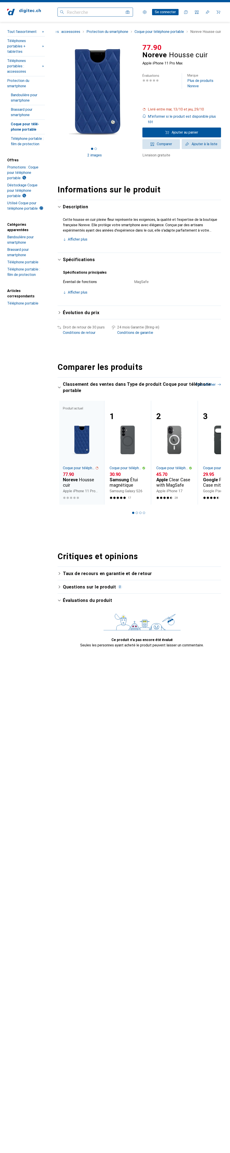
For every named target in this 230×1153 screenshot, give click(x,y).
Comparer (164, 144)
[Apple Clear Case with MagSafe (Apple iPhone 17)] (174, 453)
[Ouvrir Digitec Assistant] (186, 12)
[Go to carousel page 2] (137, 513)
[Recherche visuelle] (127, 12)
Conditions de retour (79, 332)
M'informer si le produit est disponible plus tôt (182, 119)
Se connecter (165, 12)
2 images (94, 155)
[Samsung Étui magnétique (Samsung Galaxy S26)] (127, 453)
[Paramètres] (144, 12)
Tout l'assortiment (22, 32)
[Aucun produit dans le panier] (218, 12)
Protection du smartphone (18, 83)
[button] (181, 109)
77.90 (152, 47)
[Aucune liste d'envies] (207, 12)
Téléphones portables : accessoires (16, 66)
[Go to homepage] (24, 12)
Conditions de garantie (135, 332)
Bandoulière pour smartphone (24, 97)
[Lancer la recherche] (62, 12)
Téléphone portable (22, 262)
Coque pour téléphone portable (25, 127)
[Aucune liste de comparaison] (196, 12)
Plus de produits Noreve (200, 81)
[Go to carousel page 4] (144, 513)
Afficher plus (77, 239)
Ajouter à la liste (204, 144)
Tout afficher (205, 384)
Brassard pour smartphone (21, 112)
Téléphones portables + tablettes (16, 46)
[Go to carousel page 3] (140, 513)
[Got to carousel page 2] (96, 149)
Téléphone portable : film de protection (27, 141)
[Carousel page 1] (133, 513)
